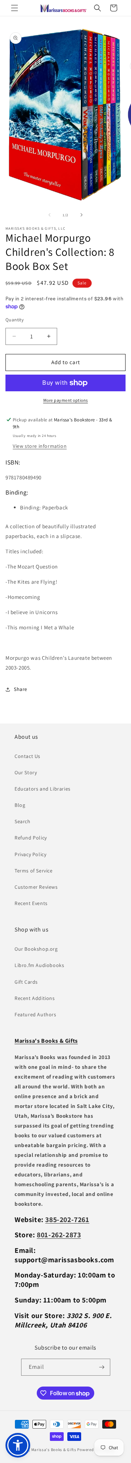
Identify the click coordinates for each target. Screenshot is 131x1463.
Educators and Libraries (43, 788)
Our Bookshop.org (36, 949)
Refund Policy (31, 837)
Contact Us (27, 756)
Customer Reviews (36, 887)
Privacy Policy (30, 854)
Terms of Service (34, 870)
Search (23, 821)
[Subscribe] (102, 1367)
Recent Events (31, 903)
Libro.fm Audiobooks (39, 965)
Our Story (26, 772)
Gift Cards (26, 982)
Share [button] (20, 689)
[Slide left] (49, 215)
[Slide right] (82, 215)
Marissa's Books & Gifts (53, 1449)
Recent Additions (35, 998)
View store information (40, 446)
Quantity (14, 320)
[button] (15, 8)
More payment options (65, 400)
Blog (20, 805)
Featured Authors (35, 1014)
